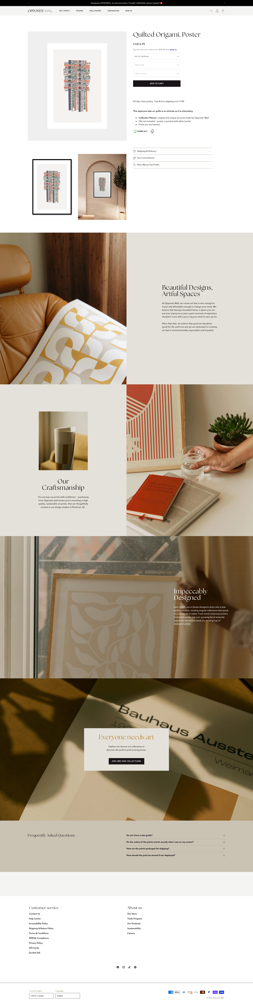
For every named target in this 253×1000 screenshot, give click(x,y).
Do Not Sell (34, 953)
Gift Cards (34, 948)
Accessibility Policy (38, 923)
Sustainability (134, 928)
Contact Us (34, 914)
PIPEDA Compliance (39, 938)
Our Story (132, 914)
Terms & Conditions (38, 933)
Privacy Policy (36, 943)
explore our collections (126, 761)
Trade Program (134, 919)
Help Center (35, 919)
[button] (64, 10)
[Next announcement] (224, 3)
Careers (131, 933)
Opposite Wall (218, 998)
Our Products (134, 923)
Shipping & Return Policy (41, 928)
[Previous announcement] (28, 3)
